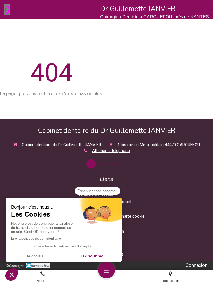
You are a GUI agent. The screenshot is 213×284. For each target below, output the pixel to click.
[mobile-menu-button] (106, 270)
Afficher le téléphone (111, 150)
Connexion (196, 265)
